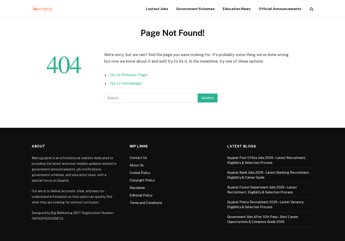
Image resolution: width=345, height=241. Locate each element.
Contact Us (138, 158)
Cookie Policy (140, 173)
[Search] (311, 9)
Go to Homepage (126, 83)
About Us (137, 165)
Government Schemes (195, 9)
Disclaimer (137, 188)
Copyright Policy (142, 180)
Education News (237, 9)
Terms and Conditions (146, 203)
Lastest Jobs (157, 9)
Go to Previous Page (128, 74)
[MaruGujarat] (43, 9)
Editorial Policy (141, 195)
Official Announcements (280, 9)
